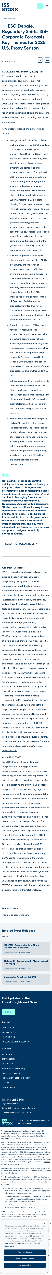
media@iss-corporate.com (15, 915)
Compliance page (16, 1164)
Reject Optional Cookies (25, 1259)
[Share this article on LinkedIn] (47, 60)
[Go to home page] (10, 7)
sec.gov (47, 1162)
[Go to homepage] (7, 1122)
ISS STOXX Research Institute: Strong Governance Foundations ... (21, 946)
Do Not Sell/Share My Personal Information (19, 1108)
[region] (24, 1246)
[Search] (40, 6)
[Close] (44, 1223)
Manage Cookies (25, 1265)
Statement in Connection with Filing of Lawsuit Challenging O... (26, 962)
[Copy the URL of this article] (40, 60)
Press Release (8, 18)
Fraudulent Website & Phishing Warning (17, 1112)
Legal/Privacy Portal (10, 1104)
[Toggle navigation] (47, 6)
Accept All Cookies (25, 1252)
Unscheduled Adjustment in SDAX (20, 977)
